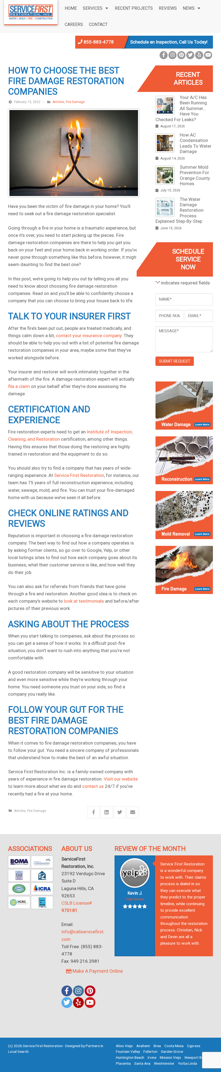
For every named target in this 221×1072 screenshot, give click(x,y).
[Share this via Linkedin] (106, 812)
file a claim (19, 386)
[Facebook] (164, 55)
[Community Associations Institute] (42, 862)
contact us (93, 786)
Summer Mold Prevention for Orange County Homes (195, 175)
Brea (157, 1046)
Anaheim (143, 1046)
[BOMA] (19, 862)
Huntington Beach (130, 1057)
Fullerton (150, 1051)
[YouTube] (208, 55)
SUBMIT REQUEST (174, 361)
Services (92, 8)
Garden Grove (172, 1051)
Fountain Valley (128, 1051)
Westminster (164, 1063)
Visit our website (121, 779)
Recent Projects (134, 8)
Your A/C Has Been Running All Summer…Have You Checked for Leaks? (181, 108)
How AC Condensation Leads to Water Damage (196, 143)
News (189, 8)
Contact (98, 24)
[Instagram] (172, 55)
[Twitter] (190, 55)
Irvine (152, 1057)
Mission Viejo (170, 1057)
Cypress (193, 1046)
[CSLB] (42, 875)
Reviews (168, 8)
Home (71, 8)
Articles (58, 102)
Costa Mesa (174, 1046)
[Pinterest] (181, 55)
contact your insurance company (89, 335)
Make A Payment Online (97, 971)
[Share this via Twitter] (119, 812)
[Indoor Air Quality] (42, 902)
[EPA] (19, 888)
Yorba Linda (187, 1063)
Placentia (123, 1063)
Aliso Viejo (124, 1046)
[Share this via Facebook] (93, 812)
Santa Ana (142, 1063)
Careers (74, 24)
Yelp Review (135, 899)
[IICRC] (19, 902)
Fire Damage (75, 102)
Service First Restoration (79, 475)
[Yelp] (199, 55)
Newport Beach (197, 1057)
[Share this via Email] (132, 812)
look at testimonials (84, 601)
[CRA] (19, 875)
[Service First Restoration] (30, 11)
